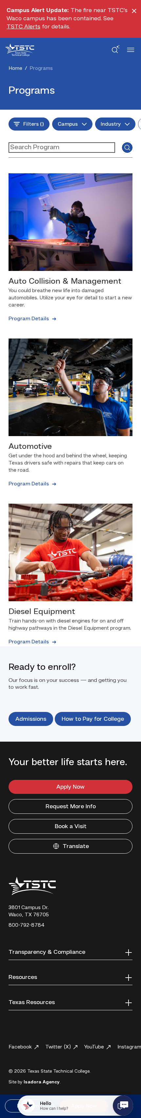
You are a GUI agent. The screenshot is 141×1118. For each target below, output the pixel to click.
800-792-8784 (27, 925)
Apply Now (70, 787)
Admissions (30, 719)
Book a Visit (71, 826)
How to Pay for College (93, 719)
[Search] (127, 147)
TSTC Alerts (23, 27)
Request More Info (71, 807)
